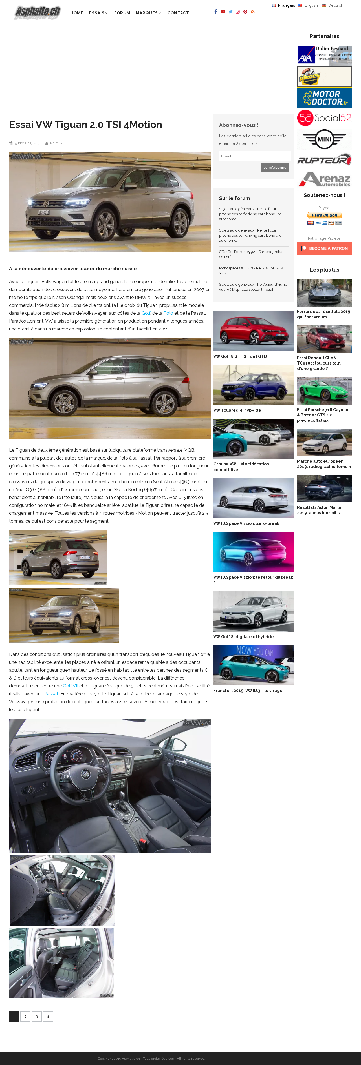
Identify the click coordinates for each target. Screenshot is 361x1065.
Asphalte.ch (131, 1058)
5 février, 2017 (28, 143)
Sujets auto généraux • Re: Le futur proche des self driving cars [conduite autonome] (250, 214)
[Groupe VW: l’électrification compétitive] (253, 440)
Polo (168, 313)
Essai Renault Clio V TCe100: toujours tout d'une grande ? (319, 363)
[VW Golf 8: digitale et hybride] (253, 612)
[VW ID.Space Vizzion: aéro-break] (253, 499)
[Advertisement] (111, 72)
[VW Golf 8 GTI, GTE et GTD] (253, 332)
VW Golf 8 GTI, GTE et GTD (240, 356)
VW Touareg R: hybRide (237, 410)
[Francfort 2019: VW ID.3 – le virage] (253, 666)
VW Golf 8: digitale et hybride (243, 636)
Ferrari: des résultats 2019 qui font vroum (323, 314)
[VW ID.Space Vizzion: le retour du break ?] (253, 553)
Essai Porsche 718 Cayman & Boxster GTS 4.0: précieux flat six (323, 415)
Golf (146, 313)
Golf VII (70, 686)
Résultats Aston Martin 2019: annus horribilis (319, 510)
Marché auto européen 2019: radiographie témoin (324, 464)
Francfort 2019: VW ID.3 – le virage (248, 690)
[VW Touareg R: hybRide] (253, 386)
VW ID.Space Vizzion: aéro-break (246, 523)
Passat (51, 693)
